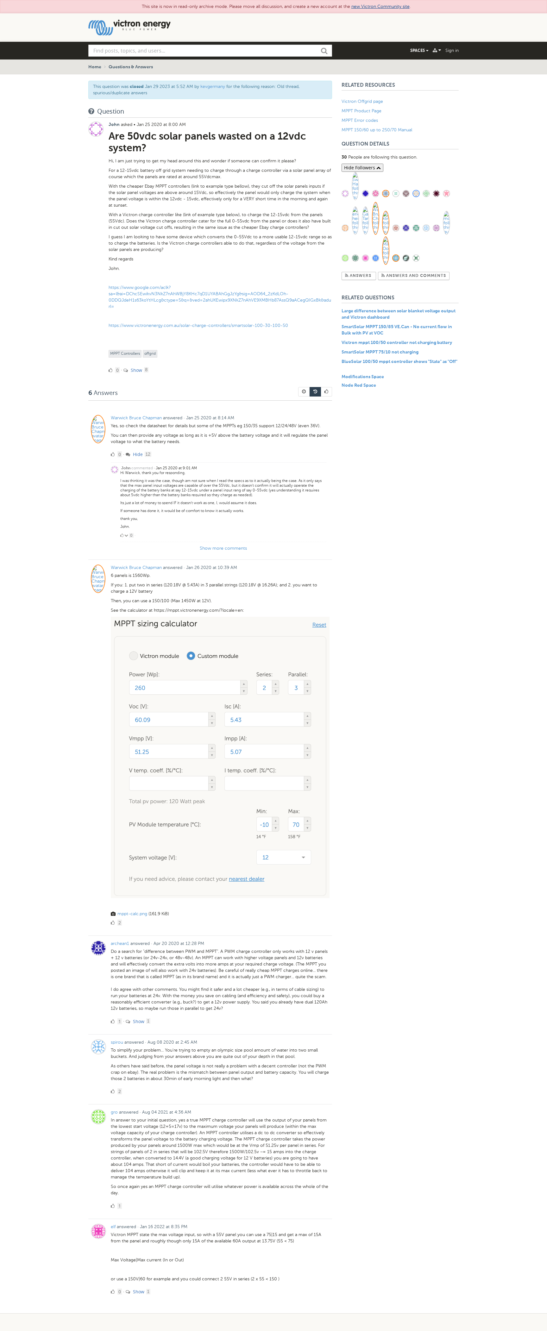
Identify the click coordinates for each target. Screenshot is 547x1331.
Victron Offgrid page (362, 101)
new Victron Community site (380, 6)
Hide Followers (360, 168)
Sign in (452, 50)
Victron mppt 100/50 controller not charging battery (397, 343)
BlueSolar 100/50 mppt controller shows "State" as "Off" (399, 361)
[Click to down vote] (126, 535)
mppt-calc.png (132, 913)
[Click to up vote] (121, 535)
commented (142, 468)
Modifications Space (363, 377)
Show (135, 370)
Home (94, 67)
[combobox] (210, 51)
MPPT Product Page (361, 111)
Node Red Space (359, 385)
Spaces (418, 50)
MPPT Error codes (360, 120)
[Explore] (437, 50)
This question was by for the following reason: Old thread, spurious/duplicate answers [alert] (196, 90)
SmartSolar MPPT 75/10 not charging (380, 352)
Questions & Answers (131, 67)
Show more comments (223, 548)
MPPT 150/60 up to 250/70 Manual (377, 130)
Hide (137, 454)
